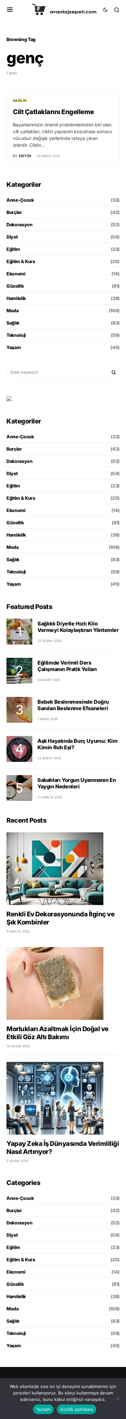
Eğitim (13, 249)
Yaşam (13, 347)
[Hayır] (118, 1398)
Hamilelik (16, 298)
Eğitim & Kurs (20, 261)
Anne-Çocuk (20, 200)
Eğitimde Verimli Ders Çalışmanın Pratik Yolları (67, 665)
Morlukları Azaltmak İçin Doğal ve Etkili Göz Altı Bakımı (57, 1033)
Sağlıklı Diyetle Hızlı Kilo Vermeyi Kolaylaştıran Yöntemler (78, 626)
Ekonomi (16, 273)
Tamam (43, 1409)
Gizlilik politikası (76, 1409)
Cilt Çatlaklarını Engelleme (53, 112)
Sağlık (20, 100)
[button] (9, 10)
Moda (12, 310)
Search (113, 372)
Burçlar (14, 212)
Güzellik (15, 286)
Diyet (11, 237)
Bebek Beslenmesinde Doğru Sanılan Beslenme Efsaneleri (73, 705)
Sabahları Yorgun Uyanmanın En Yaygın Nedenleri (76, 783)
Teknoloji (16, 335)
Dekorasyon (19, 224)
